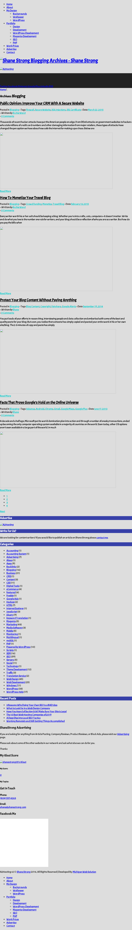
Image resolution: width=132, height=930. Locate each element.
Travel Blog (58, 204)
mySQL (10, 640)
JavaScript (11, 611)
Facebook (13, 86)
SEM (8, 653)
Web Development (15, 682)
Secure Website (43, 109)
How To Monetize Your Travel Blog (25, 197)
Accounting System (16, 553)
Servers (10, 659)
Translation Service (16, 675)
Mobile (9, 631)
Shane (16, 309)
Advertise (11, 49)
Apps (9, 563)
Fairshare (56, 306)
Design (16, 26)
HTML (9, 605)
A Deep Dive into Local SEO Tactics (23, 718)
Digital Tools (12, 586)
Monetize (47, 204)
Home (9, 4)
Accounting (12, 550)
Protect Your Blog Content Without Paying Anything (38, 300)
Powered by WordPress (18, 647)
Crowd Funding (34, 204)
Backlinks (11, 566)
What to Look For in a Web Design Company (28, 708)
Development (19, 29)
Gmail (57, 408)
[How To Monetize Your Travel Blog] (56, 290)
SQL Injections (59, 109)
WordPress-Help (15, 692)
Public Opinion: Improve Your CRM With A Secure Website (42, 103)
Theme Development (16, 669)
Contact (10, 52)
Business (10, 573)
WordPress (19, 20)
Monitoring (12, 634)
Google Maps (67, 408)
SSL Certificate (74, 109)
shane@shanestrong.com (13, 807)
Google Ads (12, 598)
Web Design (12, 679)
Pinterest (23, 86)
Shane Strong (24, 871)
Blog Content (33, 306)
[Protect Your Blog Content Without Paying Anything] (58, 392)
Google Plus (34, 86)
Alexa (9, 560)
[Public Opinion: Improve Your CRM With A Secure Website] (56, 188)
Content (10, 579)
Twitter (4, 86)
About (9, 7)
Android (40, 408)
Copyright (45, 306)
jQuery (9, 614)
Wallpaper (18, 17)
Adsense (30, 408)
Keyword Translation (17, 618)
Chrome (49, 408)
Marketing (11, 624)
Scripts (10, 650)
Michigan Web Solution (84, 871)
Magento (11, 621)
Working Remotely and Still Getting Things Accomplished (35, 721)
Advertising (12, 557)
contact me (102, 537)
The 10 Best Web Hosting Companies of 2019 (29, 714)
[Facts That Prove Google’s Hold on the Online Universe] (58, 487)
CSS (8, 582)
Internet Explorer (15, 608)
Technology (12, 666)
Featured (11, 592)
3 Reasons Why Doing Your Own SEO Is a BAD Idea (31, 705)
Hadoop (10, 602)
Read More (5, 191)
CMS (8, 576)
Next (2, 511)
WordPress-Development (26, 33)
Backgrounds (20, 13)
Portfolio (10, 23)
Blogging (14, 109)
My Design (11, 10)
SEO (15, 39)
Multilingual (12, 637)
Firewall (30, 109)
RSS (51, 86)
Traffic (9, 672)
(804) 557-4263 (8, 798)
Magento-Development (24, 36)
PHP (15, 42)
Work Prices (12, 46)
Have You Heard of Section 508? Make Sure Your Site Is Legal (36, 711)
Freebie (10, 595)
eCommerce (12, 589)
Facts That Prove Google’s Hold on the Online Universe (39, 402)
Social (9, 663)
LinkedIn (44, 86)
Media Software (14, 627)
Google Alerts (69, 306)
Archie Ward (19, 113)
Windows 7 (12, 685)
